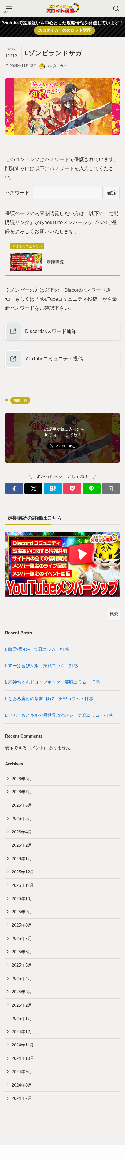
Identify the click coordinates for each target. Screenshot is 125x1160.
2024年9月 (22, 1071)
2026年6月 (22, 805)
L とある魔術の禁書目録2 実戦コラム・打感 (51, 698)
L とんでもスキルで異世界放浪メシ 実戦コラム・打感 (61, 715)
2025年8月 (22, 925)
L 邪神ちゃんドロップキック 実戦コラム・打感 (54, 682)
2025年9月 (22, 911)
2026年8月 (22, 778)
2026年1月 (22, 858)
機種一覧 (20, 400)
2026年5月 (22, 818)
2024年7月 (22, 1098)
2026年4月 (22, 831)
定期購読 (55, 262)
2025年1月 (22, 1018)
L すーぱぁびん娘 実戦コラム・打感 (43, 665)
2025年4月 (22, 978)
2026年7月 (22, 791)
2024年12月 (23, 1031)
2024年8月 (22, 1084)
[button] (14, 488)
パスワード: (19, 193)
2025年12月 (23, 871)
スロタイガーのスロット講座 (64, 30)
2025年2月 (22, 1005)
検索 (114, 614)
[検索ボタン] (116, 8)
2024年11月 (23, 1044)
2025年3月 (22, 991)
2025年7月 (22, 938)
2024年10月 (23, 1058)
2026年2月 (22, 845)
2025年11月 (23, 885)
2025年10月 (23, 898)
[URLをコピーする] (111, 488)
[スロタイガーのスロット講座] (62, 8)
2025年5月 (22, 965)
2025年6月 (22, 951)
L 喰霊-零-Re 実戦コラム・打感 (39, 649)
